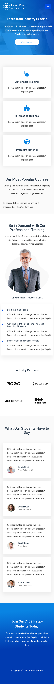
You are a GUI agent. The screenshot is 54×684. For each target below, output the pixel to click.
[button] (27, 42)
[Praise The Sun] (15, 6)
